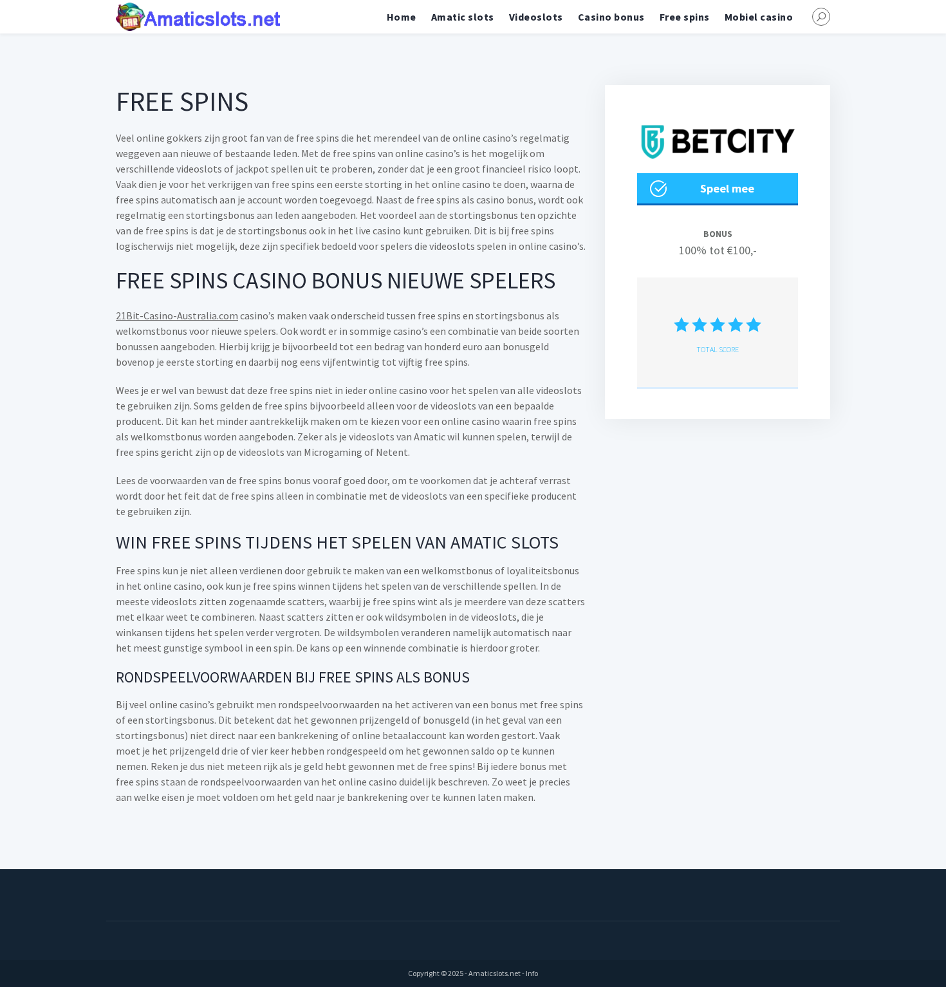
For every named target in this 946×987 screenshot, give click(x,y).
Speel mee (727, 188)
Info (532, 973)
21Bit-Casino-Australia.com (177, 315)
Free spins (685, 16)
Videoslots (536, 16)
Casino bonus (611, 16)
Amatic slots (462, 16)
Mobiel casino (759, 16)
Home (401, 16)
